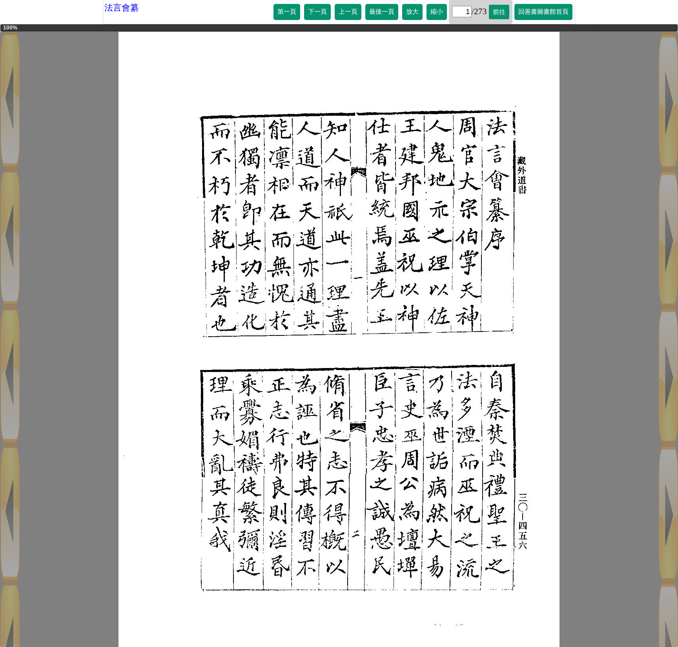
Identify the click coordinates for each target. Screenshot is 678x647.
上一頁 (348, 11)
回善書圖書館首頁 (543, 11)
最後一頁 (381, 11)
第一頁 (286, 11)
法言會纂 (121, 8)
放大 (412, 11)
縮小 (436, 11)
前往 (499, 12)
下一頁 (317, 11)
